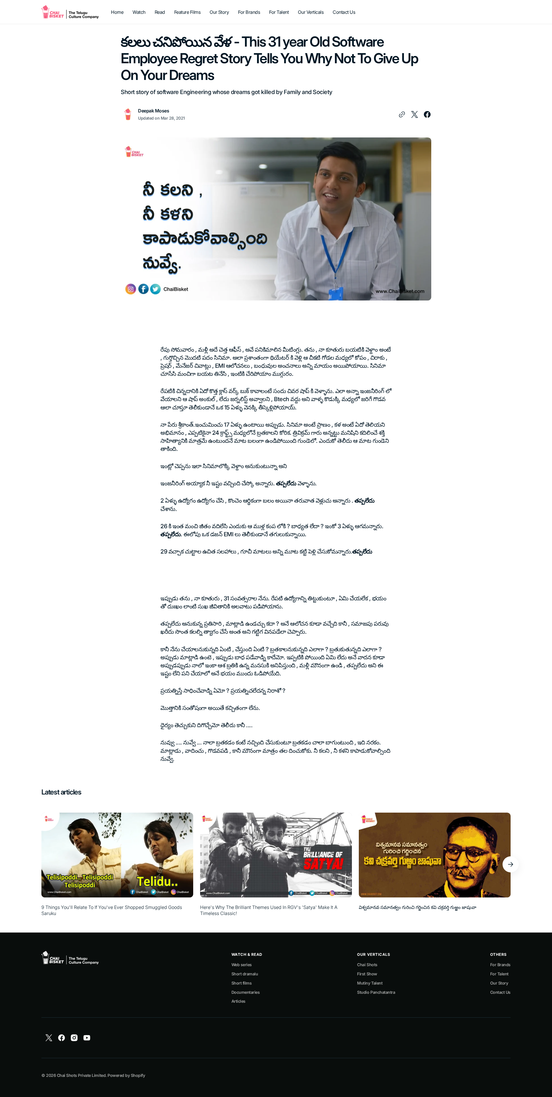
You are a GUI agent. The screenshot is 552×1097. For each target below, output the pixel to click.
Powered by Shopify (126, 1075)
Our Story (499, 983)
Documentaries (245, 992)
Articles (238, 1001)
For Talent (499, 973)
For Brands (500, 964)
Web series (241, 964)
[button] (511, 864)
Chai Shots (367, 964)
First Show (367, 973)
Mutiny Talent (369, 983)
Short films (241, 983)
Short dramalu (244, 973)
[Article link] (117, 864)
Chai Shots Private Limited (81, 1075)
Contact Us (500, 992)
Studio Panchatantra (376, 992)
